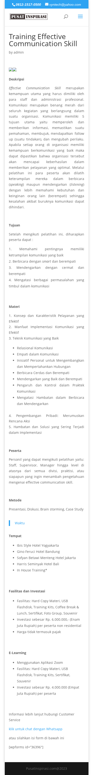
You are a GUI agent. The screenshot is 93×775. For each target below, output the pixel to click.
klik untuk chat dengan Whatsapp (35, 729)
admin (19, 52)
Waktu (20, 523)
